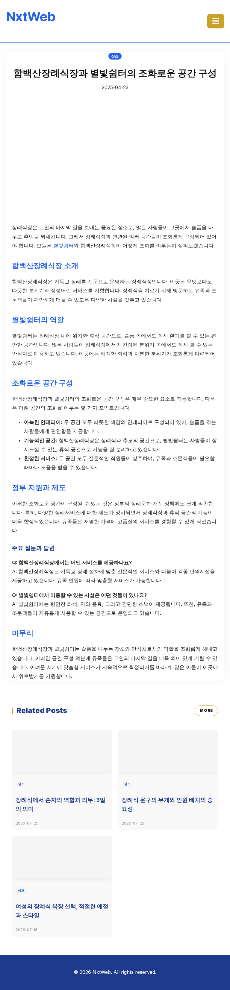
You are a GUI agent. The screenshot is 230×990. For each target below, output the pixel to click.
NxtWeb (30, 16)
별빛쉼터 (63, 246)
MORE (206, 710)
